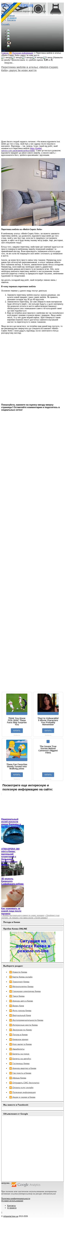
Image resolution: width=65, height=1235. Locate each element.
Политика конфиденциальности (15, 1198)
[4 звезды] (38, 57)
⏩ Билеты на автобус (20, 1058)
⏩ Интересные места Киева (23, 1025)
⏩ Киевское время (18, 1039)
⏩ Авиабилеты (16, 1049)
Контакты (11, 1205)
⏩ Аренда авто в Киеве (21, 1001)
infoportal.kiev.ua (10, 1216)
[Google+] (8, 31)
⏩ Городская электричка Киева (25, 991)
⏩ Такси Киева (16, 996)
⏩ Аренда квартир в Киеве (22, 1068)
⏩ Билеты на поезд (19, 1054)
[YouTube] (8, 39)
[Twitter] (8, 37)
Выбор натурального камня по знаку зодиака (22, 915)
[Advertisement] (32, 106)
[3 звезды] (27, 57)
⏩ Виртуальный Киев (20, 1015)
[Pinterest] (8, 46)
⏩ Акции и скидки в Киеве (22, 1097)
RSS (3, 51)
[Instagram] (9, 44)
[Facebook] (8, 34)
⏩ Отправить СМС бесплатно (24, 1082)
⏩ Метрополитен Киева (21, 986)
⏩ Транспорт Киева (19, 981)
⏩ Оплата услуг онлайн (21, 1087)
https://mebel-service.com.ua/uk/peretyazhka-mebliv (21, 149)
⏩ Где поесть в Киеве (20, 1073)
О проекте (11, 1208)
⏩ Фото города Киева (20, 1010)
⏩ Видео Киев (16, 1006)
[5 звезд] (47, 57)
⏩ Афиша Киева (17, 1078)
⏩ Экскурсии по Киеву (20, 1030)
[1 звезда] (6, 57)
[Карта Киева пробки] (32, 961)
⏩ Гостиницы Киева (19, 1063)
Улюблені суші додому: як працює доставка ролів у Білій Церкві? (30, 916)
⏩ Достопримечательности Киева (26, 1020)
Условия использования (12, 1201)
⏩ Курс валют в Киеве (20, 1044)
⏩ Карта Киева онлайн (20, 977)
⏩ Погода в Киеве (18, 1034)
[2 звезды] (16, 57)
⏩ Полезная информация (22, 1092)
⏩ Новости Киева (18, 972)
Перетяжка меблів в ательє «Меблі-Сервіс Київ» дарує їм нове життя (29, 69)
